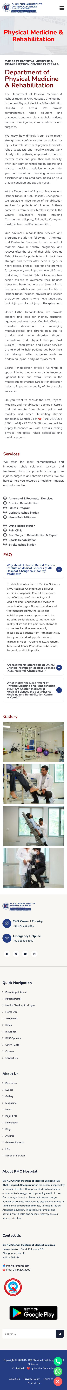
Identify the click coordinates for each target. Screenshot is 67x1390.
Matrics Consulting (44, 1368)
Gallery (9, 1096)
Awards (9, 1135)
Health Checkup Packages (20, 1005)
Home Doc (11, 1011)
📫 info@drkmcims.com (15, 1265)
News (8, 1109)
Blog (8, 1129)
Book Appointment (16, 992)
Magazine (11, 1102)
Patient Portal (13, 998)
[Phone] (58, 1361)
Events (9, 1089)
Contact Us (11, 1057)
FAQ (7, 1148)
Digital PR (11, 1116)
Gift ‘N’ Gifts (12, 1044)
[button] (33, 569)
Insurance (10, 1031)
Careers (9, 1051)
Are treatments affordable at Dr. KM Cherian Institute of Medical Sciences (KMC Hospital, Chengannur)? (31, 667)
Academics (11, 1018)
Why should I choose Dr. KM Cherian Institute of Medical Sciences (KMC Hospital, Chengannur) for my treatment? (31, 569)
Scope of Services (15, 1155)
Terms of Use (50, 1378)
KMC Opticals (13, 1038)
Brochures (11, 1083)
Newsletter (11, 1122)
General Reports (14, 1142)
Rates (8, 1025)
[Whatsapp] (58, 1371)
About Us (14, 1378)
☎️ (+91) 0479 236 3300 (16, 1269)
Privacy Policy (32, 1378)
